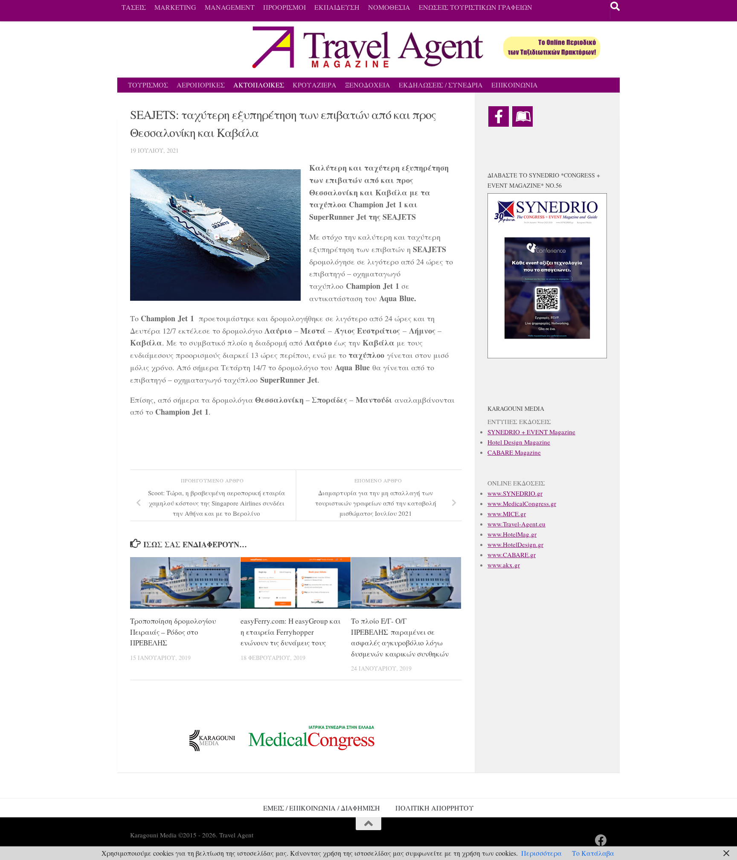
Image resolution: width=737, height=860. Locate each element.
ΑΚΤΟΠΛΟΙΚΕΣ (258, 84)
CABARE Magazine (514, 452)
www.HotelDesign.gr (515, 544)
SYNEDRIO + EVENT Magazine (531, 431)
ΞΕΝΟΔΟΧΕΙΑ (367, 84)
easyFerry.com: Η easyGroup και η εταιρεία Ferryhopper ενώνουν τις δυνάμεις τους (290, 632)
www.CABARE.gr (511, 554)
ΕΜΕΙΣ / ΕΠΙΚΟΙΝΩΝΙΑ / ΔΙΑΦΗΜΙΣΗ (321, 807)
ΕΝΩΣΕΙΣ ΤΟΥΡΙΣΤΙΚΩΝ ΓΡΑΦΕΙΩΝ (475, 7)
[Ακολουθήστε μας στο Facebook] (601, 840)
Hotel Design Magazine (518, 442)
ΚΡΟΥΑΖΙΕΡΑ (315, 84)
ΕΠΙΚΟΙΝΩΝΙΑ (514, 84)
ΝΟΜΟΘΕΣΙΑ (389, 7)
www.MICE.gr (506, 513)
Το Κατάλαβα (593, 852)
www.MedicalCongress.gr (521, 503)
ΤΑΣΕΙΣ (134, 7)
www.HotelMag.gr (512, 534)
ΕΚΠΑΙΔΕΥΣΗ (337, 7)
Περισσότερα (541, 852)
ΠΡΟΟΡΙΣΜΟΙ (284, 7)
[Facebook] (498, 116)
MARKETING (175, 7)
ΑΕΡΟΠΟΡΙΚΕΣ (201, 84)
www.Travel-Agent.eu (516, 524)
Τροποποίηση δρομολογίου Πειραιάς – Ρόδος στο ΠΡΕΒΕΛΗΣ (173, 632)
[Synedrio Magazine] (522, 116)
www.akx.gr (503, 565)
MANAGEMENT (230, 7)
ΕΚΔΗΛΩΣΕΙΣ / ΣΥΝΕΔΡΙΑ (441, 84)
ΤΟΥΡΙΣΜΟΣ (148, 84)
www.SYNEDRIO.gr (515, 493)
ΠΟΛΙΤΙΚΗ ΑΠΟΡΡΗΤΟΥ (434, 807)
